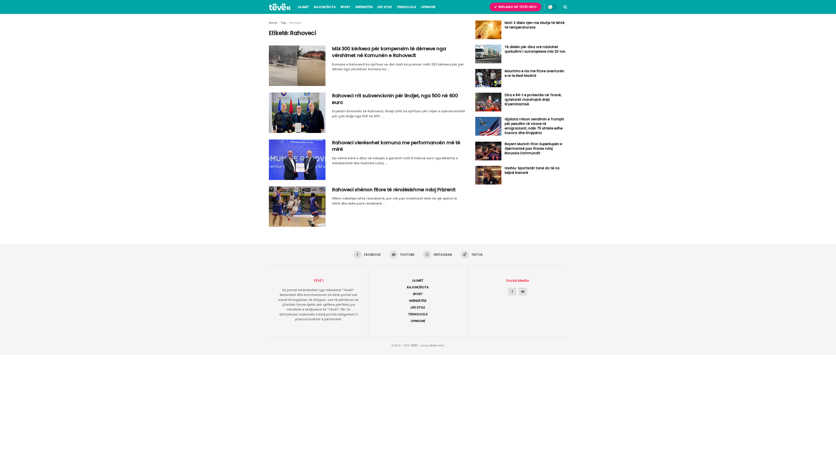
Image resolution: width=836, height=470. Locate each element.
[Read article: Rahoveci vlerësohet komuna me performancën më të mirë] (297, 159)
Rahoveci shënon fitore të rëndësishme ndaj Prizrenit (393, 189)
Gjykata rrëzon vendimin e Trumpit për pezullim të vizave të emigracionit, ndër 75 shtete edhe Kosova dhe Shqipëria (534, 126)
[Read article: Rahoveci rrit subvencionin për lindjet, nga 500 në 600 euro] (297, 112)
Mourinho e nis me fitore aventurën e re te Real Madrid (534, 73)
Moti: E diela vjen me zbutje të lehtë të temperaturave (535, 25)
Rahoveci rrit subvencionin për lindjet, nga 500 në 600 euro (395, 99)
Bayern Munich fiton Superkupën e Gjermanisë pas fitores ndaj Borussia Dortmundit (533, 148)
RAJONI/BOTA (325, 7)
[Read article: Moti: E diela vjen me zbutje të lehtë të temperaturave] (488, 29)
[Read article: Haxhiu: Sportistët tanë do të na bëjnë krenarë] (488, 175)
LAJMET (303, 7)
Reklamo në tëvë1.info (517, 7)
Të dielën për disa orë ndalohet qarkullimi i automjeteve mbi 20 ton (535, 49)
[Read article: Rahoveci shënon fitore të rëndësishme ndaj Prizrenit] (297, 206)
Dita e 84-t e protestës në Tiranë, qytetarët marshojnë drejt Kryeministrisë (533, 99)
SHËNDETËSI (364, 7)
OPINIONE (428, 7)
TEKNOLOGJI (406, 7)
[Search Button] (565, 7)
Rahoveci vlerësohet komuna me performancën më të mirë (396, 146)
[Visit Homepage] (279, 7)
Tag (283, 23)
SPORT (345, 7)
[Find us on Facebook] (512, 291)
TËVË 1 (414, 345)
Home (273, 23)
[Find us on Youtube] (523, 291)
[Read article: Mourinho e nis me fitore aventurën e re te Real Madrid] (488, 78)
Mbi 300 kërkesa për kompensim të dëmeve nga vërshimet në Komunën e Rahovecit (389, 52)
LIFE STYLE (385, 7)
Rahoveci (295, 23)
